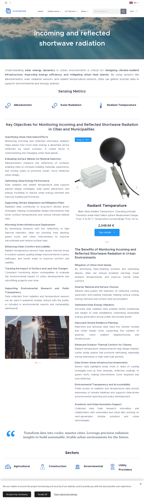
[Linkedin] (6, 2)
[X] (10, 2)
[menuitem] (41, 11)
